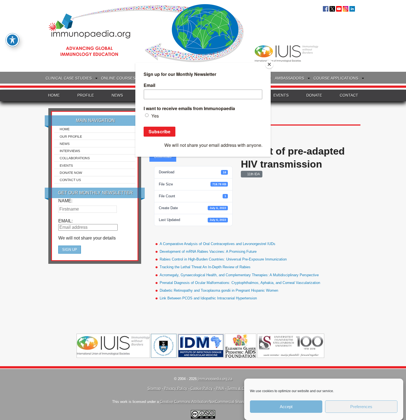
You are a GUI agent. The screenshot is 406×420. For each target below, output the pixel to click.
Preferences (361, 406)
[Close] (269, 64)
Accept (286, 406)
